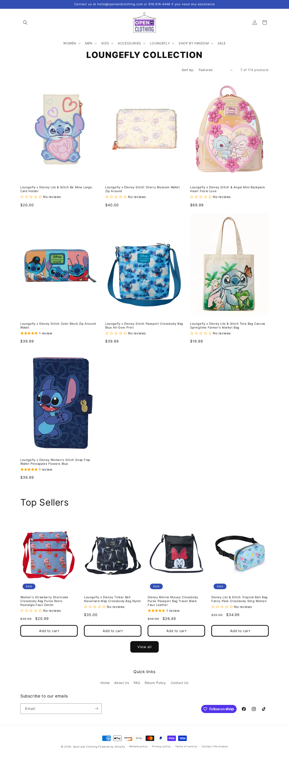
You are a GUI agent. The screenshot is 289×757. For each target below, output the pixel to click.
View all (145, 647)
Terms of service (186, 746)
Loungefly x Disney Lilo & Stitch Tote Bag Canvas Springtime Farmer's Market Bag (227, 325)
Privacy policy (161, 746)
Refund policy (138, 746)
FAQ (137, 683)
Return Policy (155, 683)
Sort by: (188, 70)
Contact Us (180, 683)
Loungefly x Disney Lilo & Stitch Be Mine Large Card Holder (56, 189)
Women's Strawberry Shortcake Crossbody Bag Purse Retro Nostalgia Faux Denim (44, 601)
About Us (121, 683)
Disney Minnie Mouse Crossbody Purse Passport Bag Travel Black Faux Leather (173, 601)
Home (105, 683)
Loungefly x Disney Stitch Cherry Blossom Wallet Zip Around (142, 189)
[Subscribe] (96, 708)
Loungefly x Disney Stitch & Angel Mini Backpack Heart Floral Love (227, 189)
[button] (25, 23)
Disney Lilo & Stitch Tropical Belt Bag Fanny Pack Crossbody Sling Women (239, 599)
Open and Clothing (85, 746)
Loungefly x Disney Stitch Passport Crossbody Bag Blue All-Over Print (144, 325)
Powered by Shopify (111, 746)
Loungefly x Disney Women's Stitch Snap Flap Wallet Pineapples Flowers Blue (55, 461)
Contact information (215, 746)
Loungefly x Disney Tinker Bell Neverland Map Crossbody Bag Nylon (112, 599)
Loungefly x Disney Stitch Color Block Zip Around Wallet (58, 325)
